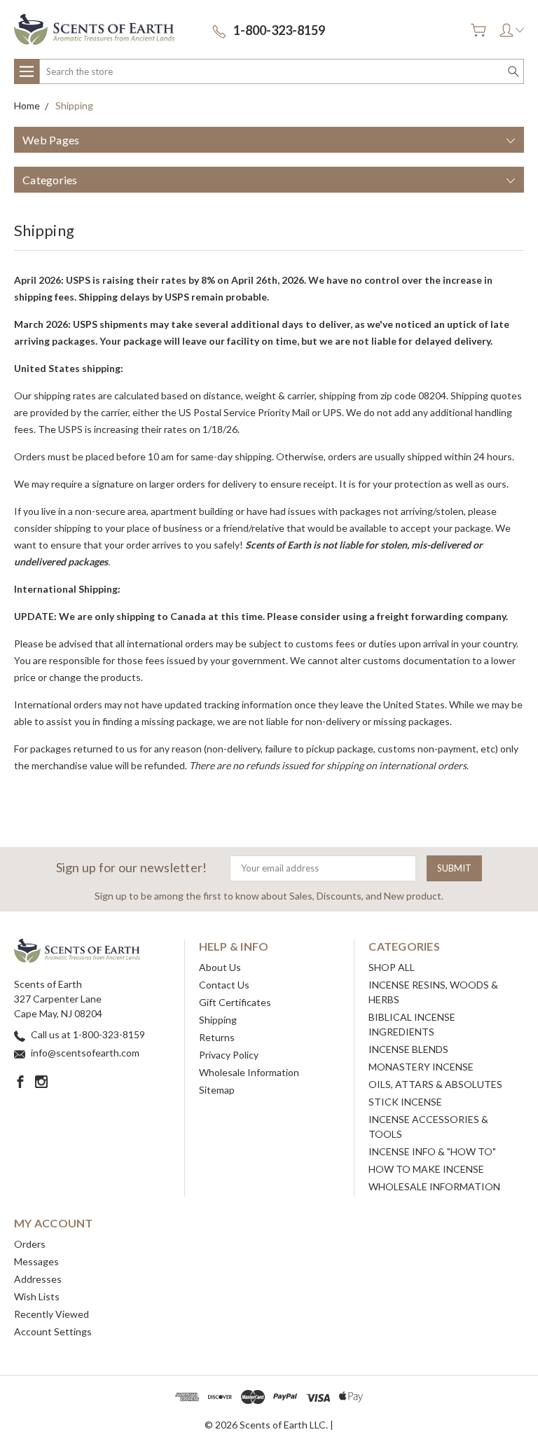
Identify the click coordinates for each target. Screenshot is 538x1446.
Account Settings (53, 1331)
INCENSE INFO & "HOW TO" (432, 1151)
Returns (217, 1037)
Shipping (218, 1020)
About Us (220, 967)
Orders (30, 1244)
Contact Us (224, 985)
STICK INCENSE (405, 1102)
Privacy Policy (228, 1055)
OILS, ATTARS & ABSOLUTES (435, 1084)
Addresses (38, 1279)
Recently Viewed (51, 1314)
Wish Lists (37, 1296)
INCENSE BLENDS (408, 1049)
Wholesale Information (249, 1072)
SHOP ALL (391, 967)
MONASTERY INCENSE (421, 1067)
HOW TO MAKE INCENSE (426, 1169)
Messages (36, 1261)
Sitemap (217, 1090)
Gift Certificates (235, 1002)
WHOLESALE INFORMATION (434, 1186)
